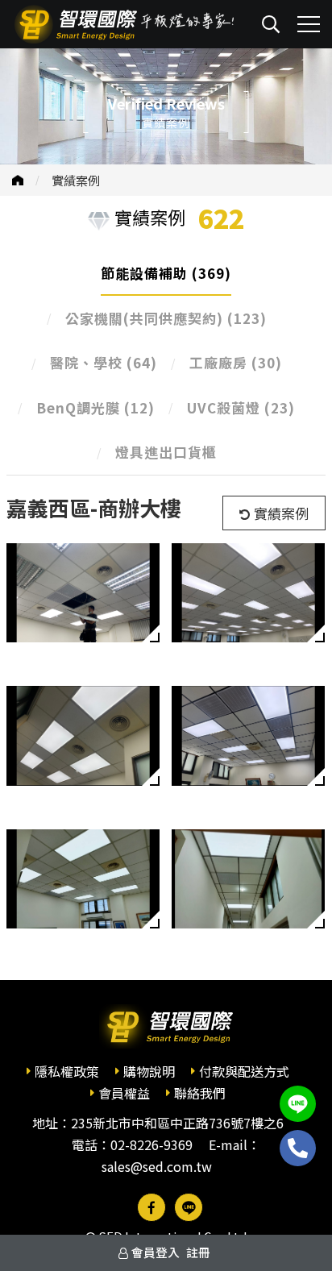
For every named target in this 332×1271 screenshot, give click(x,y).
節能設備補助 (166, 273)
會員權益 (124, 1093)
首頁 (17, 180)
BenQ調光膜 (95, 407)
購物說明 (149, 1071)
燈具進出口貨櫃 (166, 452)
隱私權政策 (67, 1071)
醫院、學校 (103, 362)
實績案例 (76, 180)
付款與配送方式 (244, 1071)
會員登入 (155, 1252)
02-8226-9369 (151, 1144)
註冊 (198, 1252)
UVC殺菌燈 (241, 407)
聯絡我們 (200, 1093)
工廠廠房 (235, 362)
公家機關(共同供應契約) (166, 318)
